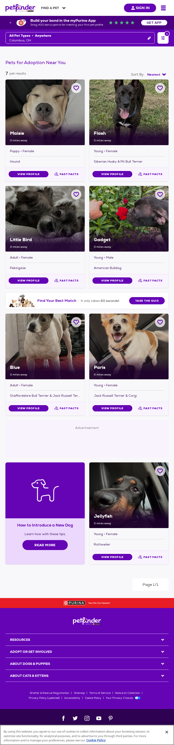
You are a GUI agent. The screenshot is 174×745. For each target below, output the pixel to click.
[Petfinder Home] (20, 8)
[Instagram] (87, 718)
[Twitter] (75, 718)
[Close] (167, 732)
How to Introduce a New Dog (45, 525)
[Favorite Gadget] (160, 194)
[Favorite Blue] (76, 322)
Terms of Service (100, 693)
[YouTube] (98, 718)
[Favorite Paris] (160, 322)
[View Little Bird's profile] (45, 219)
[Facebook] (63, 718)
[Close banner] (10, 22)
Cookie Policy (93, 698)
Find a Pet (50, 8)
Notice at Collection (127, 693)
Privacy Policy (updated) (44, 698)
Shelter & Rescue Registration (49, 693)
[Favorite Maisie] (76, 88)
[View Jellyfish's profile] (129, 495)
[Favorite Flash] (160, 88)
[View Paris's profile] (129, 346)
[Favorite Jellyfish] (160, 471)
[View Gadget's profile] (129, 219)
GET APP (154, 23)
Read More (45, 545)
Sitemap (79, 693)
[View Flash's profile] (129, 112)
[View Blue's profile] (45, 346)
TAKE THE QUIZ (147, 301)
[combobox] (157, 74)
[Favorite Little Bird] (76, 194)
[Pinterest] (110, 718)
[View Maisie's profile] (45, 112)
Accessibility (72, 698)
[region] (87, 735)
